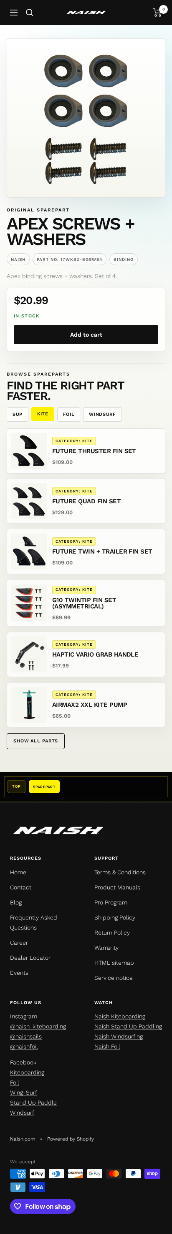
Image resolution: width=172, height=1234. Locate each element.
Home (18, 872)
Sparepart (44, 787)
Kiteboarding (27, 1072)
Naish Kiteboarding (119, 1016)
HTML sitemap (114, 962)
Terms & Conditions (120, 872)
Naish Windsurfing (118, 1036)
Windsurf (102, 414)
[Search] (29, 12)
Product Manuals (117, 887)
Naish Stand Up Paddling (128, 1026)
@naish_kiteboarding (38, 1026)
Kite (42, 414)
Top (16, 786)
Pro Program (110, 902)
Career (19, 942)
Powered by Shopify (70, 1139)
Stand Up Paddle (33, 1102)
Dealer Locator (30, 957)
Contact (20, 887)
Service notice (113, 977)
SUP (18, 414)
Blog (16, 902)
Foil (69, 414)
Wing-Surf (23, 1092)
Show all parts (35, 741)
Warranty (106, 947)
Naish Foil (107, 1046)
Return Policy (112, 932)
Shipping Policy (114, 917)
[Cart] (157, 12)
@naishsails (26, 1036)
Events (19, 972)
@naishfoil (24, 1046)
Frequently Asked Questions (33, 922)
